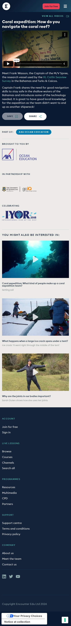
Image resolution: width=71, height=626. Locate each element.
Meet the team (11, 558)
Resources (8, 487)
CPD (5, 498)
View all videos (52, 16)
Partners (7, 504)
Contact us (9, 564)
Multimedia (9, 492)
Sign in (6, 432)
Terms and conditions (16, 528)
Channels (8, 462)
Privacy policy (11, 534)
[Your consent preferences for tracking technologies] (65, 620)
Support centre (12, 523)
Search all (8, 468)
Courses (7, 457)
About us (8, 553)
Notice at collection (17, 621)
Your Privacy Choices (27, 616)
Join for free (51, 6)
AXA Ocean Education (34, 132)
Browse (6, 451)
